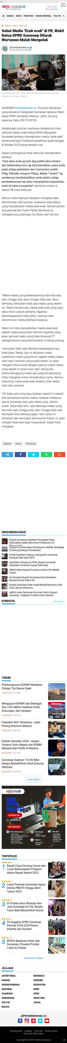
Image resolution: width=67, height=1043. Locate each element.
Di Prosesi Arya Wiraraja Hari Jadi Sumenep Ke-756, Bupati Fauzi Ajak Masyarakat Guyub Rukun (25, 908)
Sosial (37, 1002)
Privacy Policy (51, 1031)
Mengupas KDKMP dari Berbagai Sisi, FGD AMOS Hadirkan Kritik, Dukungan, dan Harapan (22, 707)
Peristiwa (28, 16)
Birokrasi (39, 975)
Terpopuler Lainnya (33, 958)
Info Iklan (38, 1031)
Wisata (5, 1006)
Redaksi (28, 1031)
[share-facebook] (20, 454)
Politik (57, 16)
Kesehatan (40, 984)
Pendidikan (8, 998)
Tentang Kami (16, 1031)
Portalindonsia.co (25, 108)
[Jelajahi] (63, 5)
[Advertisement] (33, 255)
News (18, 16)
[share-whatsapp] (46, 454)
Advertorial (9, 975)
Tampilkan (58, 602)
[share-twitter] (33, 454)
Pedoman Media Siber (33, 1033)
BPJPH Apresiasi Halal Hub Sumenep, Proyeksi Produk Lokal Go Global (23, 944)
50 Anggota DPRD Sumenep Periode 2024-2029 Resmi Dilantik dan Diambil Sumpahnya (24, 927)
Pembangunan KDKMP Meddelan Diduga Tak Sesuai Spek (22, 686)
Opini (36, 993)
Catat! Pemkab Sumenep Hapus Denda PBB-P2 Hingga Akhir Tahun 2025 (26, 888)
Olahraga (7, 993)
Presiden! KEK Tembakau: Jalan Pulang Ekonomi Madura (21, 724)
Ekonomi (38, 980)
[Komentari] (59, 454)
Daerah (10, 16)
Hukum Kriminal (44, 16)
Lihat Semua (33, 780)
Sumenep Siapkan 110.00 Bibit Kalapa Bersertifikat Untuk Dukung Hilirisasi (22, 763)
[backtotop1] (64, 1039)
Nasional (7, 989)
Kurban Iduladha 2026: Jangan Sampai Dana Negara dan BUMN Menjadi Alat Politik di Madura (22, 744)
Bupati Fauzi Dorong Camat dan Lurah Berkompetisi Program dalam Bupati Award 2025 (26, 869)
